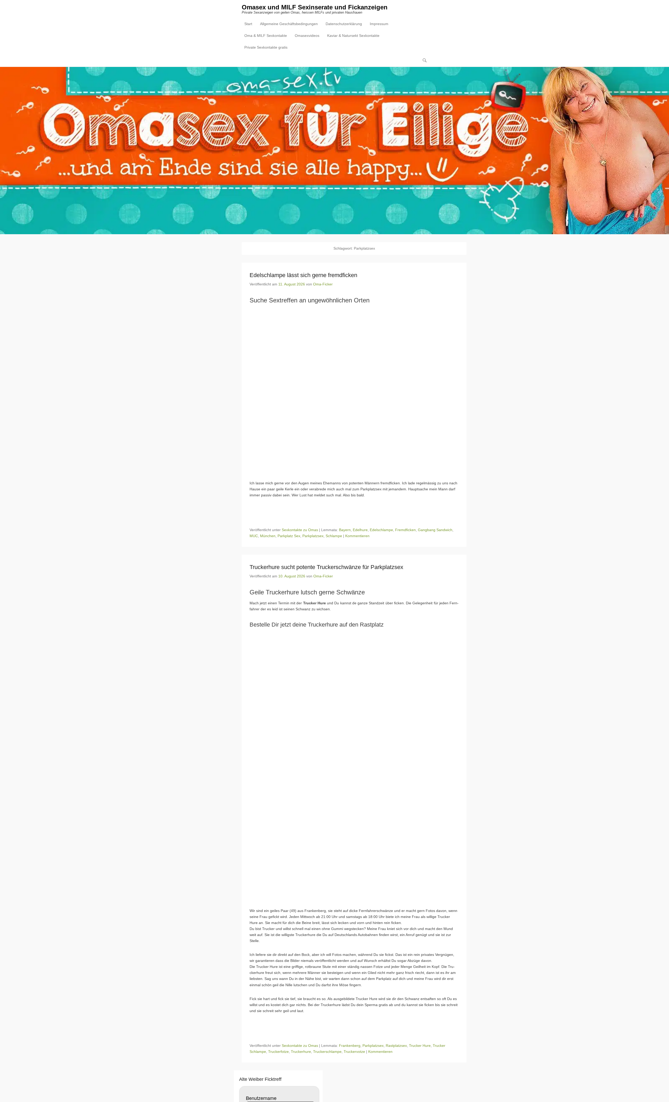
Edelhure (360, 530)
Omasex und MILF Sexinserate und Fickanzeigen (315, 7)
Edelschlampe (381, 530)
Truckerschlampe (327, 1051)
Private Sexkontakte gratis (265, 47)
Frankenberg (349, 1045)
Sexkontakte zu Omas (300, 530)
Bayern (345, 530)
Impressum (379, 24)
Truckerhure (301, 1051)
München (267, 536)
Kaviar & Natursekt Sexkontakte (353, 35)
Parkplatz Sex (289, 536)
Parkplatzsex (313, 536)
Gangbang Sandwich (435, 530)
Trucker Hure (420, 1045)
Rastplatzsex (396, 1045)
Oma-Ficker (323, 284)
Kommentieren (357, 536)
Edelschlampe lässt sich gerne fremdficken (303, 275)
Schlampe (334, 536)
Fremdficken (405, 530)
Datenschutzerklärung (344, 24)
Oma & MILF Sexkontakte (265, 35)
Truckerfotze (278, 1051)
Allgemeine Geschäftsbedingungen (289, 24)
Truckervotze (354, 1051)
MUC (254, 536)
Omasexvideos (307, 35)
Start (248, 24)
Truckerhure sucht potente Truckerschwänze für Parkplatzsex (326, 567)
